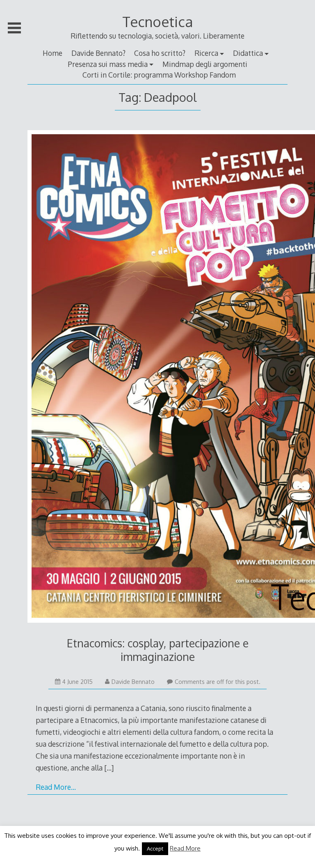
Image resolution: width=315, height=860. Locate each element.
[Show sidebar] (14, 27)
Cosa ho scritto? (159, 52)
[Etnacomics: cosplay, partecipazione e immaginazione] (157, 378)
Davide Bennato (133, 681)
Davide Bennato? (98, 52)
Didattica (248, 52)
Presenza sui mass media (108, 64)
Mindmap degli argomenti (204, 64)
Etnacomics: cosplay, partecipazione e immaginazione (158, 649)
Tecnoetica (157, 21)
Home (52, 52)
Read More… (56, 786)
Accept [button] (155, 848)
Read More (185, 848)
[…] (109, 767)
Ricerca (206, 52)
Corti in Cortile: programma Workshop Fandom (159, 74)
